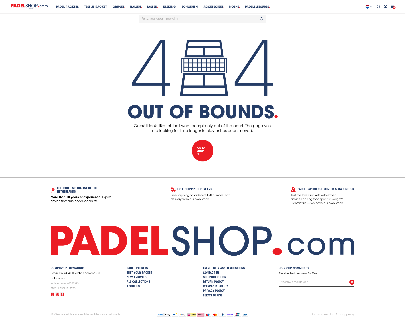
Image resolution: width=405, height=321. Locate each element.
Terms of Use (212, 295)
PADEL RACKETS (137, 268)
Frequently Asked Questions (224, 268)
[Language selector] (369, 7)
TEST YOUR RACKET (139, 273)
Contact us (211, 273)
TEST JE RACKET (95, 7)
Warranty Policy (215, 286)
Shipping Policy (214, 277)
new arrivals (136, 277)
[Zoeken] (378, 7)
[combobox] (202, 19)
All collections (138, 282)
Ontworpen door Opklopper (331, 314)
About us (133, 286)
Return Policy (213, 282)
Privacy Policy (214, 291)
